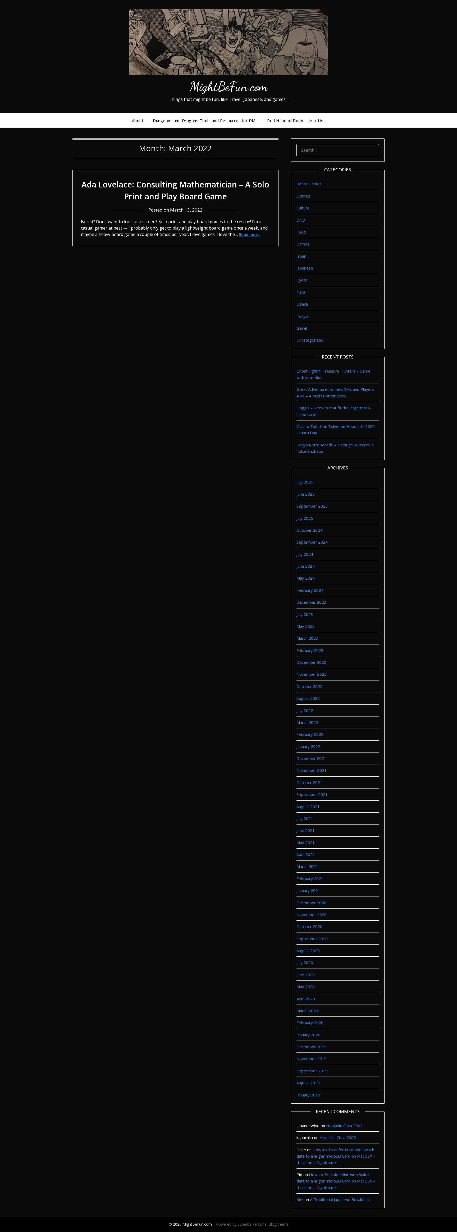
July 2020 (304, 962)
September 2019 (312, 1070)
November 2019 (311, 1058)
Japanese (304, 268)
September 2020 (312, 938)
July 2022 (304, 710)
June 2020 (305, 974)
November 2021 (311, 770)
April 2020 (305, 998)
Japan (301, 256)
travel (301, 328)
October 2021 (309, 782)
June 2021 (305, 830)
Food (301, 232)
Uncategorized (309, 340)
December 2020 (311, 902)
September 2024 (312, 542)
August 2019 (308, 1082)
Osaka (302, 304)
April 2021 (305, 854)
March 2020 (307, 1010)
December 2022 (311, 662)
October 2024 (309, 530)
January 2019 (308, 1094)
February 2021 (309, 878)
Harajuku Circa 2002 (344, 1125)
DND (300, 220)
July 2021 (304, 818)
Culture (302, 207)
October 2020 (309, 926)
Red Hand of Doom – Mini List (296, 120)
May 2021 (305, 842)
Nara (300, 292)
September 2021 (312, 794)
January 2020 (308, 1034)
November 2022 (311, 674)
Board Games (309, 183)
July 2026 (304, 482)
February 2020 (309, 1022)
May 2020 (305, 986)
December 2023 (311, 602)
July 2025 (304, 518)
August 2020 (308, 950)
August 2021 (308, 806)
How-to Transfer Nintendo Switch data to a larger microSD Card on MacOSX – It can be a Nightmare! (335, 1156)
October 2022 (309, 686)
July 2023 (304, 614)
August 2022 (308, 698)
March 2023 (307, 638)
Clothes (303, 196)
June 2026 (305, 494)
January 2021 (308, 890)
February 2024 (309, 590)
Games (302, 244)
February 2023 (309, 650)
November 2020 (311, 914)
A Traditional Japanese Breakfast (339, 1199)
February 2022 (309, 734)
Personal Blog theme (270, 1224)
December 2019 (311, 1046)
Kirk (299, 1199)
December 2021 (311, 758)
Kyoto (302, 280)
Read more (249, 234)
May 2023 (305, 626)
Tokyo (302, 316)
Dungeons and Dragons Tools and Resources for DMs (205, 120)
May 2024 (305, 578)
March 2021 (307, 866)
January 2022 (308, 746)
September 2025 (312, 506)
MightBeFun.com (228, 86)
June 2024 (305, 566)
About (138, 120)
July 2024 (304, 554)
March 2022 (307, 722)
